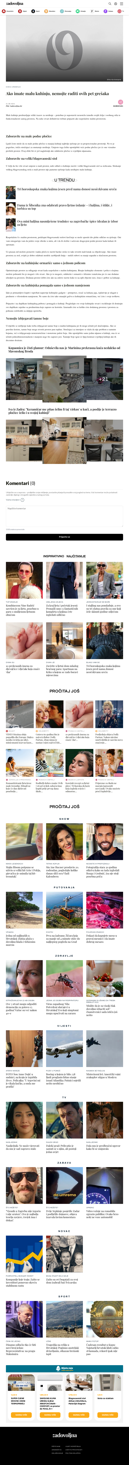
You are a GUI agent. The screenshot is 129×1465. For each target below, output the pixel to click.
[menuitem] (115, 3)
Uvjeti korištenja (73, 1446)
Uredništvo (57, 1450)
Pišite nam (56, 1446)
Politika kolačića (73, 1453)
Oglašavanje (57, 1453)
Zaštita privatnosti (74, 1450)
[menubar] (116, 3)
